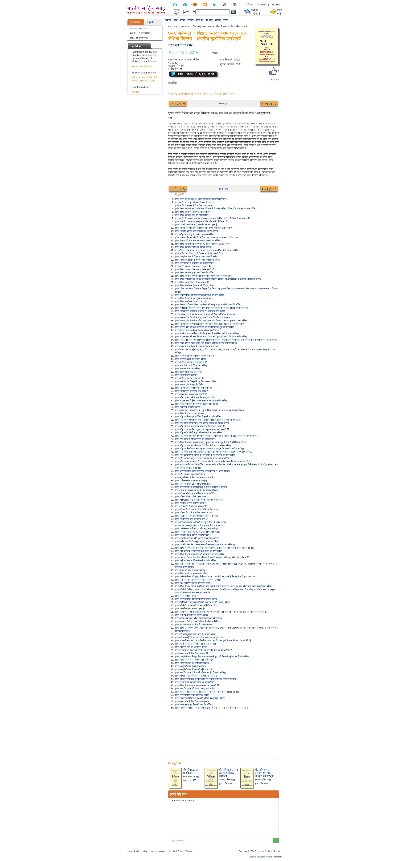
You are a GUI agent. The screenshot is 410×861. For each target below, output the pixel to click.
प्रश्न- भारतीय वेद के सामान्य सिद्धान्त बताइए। (193, 534)
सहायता (218, 20)
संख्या (214, 53)
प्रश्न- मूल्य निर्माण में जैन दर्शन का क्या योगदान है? (195, 477)
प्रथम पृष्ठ (223, 103)
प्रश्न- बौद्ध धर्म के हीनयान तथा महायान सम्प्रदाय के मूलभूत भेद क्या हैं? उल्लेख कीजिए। (209, 448)
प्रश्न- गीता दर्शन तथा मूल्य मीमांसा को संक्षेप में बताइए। (196, 515)
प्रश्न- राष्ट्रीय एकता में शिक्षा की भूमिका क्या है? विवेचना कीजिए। (200, 672)
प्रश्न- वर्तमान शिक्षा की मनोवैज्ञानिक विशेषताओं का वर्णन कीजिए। (200, 294)
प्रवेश (225, 20)
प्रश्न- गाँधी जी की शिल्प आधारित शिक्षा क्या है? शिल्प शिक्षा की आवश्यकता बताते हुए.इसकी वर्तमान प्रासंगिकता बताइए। (221, 611)
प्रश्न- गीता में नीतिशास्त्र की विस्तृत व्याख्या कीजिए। (196, 493)
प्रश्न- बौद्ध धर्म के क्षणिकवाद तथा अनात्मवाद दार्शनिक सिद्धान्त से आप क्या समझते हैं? (208, 419)
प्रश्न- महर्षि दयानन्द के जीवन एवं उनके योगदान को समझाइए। (199, 618)
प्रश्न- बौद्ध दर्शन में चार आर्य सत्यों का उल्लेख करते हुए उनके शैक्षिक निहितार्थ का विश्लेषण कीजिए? (213, 451)
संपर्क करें (199, 20)
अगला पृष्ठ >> (269, 103)
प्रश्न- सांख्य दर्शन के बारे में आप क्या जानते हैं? (193, 387)
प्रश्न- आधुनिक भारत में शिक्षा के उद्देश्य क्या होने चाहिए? (197, 256)
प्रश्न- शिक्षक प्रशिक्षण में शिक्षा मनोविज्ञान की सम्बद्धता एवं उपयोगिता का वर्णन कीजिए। (208, 304)
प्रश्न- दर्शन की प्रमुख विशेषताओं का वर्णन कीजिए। (195, 202)
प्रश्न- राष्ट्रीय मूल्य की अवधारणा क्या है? (191, 646)
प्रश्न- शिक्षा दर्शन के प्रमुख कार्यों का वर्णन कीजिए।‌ (195, 272)
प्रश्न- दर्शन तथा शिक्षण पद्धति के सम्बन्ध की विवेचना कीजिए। (199, 253)
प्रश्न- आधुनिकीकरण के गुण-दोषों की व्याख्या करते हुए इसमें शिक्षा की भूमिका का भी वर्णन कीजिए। (213, 656)
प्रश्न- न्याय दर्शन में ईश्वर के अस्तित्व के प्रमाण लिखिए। (197, 346)
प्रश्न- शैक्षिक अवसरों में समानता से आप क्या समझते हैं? (196, 675)
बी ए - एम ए (172, 26)
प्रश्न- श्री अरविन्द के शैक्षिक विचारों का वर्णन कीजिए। (196, 560)
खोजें (175, 20)
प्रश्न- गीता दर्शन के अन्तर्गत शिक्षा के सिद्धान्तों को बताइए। (197, 509)
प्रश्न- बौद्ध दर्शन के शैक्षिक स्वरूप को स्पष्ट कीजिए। (195, 438)
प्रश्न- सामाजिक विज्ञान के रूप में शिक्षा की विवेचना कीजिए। (198, 259)
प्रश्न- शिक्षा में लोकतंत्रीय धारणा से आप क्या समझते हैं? (197, 685)
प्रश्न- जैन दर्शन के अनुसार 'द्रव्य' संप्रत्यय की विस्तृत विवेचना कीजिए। (203, 458)
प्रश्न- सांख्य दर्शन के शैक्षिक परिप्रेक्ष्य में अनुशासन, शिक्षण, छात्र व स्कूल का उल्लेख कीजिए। (212, 320)
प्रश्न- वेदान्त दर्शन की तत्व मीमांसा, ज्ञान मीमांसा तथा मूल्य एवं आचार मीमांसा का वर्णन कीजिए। (211, 336)
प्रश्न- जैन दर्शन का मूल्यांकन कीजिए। (190, 474)
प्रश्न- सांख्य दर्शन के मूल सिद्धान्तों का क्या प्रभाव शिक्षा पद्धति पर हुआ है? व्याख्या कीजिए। (210, 323)
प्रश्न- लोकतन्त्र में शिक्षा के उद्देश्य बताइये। (192, 701)
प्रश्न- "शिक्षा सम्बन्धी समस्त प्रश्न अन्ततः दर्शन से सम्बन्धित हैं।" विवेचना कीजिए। (207, 250)
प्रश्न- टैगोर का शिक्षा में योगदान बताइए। (191, 570)
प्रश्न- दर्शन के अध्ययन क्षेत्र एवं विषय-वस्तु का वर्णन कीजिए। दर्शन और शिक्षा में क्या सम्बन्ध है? (212, 218)
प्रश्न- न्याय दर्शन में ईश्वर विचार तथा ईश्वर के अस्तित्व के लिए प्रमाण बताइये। (206, 342)
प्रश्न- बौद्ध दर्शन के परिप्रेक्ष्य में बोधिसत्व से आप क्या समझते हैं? (200, 426)
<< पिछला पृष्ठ (178, 103)
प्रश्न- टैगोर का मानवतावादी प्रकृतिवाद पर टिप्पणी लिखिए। (198, 579)
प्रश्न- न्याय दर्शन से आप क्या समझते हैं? (191, 394)
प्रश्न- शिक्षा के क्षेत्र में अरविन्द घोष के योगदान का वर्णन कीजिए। (200, 554)
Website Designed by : (259, 857)
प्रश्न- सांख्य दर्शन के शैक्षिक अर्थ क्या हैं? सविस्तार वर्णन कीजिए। (201, 310)
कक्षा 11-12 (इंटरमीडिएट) (140, 33)
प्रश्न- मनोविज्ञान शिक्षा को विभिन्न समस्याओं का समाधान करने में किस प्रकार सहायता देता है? (211, 307)
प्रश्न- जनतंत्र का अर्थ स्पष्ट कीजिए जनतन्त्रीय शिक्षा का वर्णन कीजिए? (203, 650)
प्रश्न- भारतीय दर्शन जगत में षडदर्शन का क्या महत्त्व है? (196, 224)
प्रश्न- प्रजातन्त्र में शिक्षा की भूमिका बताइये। (193, 694)
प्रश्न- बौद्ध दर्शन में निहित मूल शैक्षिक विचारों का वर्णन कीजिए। (199, 432)
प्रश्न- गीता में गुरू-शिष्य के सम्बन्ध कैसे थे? (191, 518)
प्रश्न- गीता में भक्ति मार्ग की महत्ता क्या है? (191, 496)
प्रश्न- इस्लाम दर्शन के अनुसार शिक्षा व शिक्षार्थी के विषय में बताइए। (201, 486)
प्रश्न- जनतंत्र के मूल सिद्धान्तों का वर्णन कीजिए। (194, 704)
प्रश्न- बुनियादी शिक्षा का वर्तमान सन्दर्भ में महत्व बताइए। (196, 598)
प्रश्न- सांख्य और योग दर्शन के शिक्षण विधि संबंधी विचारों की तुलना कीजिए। (204, 227)
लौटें (174, 82)
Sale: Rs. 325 (183, 53)
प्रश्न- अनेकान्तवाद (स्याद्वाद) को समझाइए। (192, 480)
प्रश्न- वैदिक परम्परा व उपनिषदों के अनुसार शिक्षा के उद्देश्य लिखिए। (201, 522)
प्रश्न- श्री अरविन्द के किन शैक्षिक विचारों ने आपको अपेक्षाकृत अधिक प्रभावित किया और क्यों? (212, 557)
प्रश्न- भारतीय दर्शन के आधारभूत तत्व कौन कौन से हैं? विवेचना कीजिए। (203, 221)
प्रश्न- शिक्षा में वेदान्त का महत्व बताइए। (190, 413)
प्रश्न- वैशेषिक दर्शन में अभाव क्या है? (189, 378)
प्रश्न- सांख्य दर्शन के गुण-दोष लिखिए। (190, 384)
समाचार (190, 20)
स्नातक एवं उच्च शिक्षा (138, 28)
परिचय (182, 20)
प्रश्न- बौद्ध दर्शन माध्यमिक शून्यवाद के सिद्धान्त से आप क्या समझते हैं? (202, 429)
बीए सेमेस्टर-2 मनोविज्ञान (190, 771)
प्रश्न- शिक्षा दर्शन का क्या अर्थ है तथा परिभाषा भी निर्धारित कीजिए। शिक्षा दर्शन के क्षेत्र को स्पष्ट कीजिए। (216, 208)
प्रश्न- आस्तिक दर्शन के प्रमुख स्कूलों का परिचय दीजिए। (197, 541)
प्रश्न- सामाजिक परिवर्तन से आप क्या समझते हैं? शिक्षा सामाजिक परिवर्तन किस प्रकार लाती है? (212, 707)
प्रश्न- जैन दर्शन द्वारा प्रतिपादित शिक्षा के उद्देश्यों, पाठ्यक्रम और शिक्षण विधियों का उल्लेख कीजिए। (213, 461)
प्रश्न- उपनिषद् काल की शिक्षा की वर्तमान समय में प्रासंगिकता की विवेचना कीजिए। (207, 333)
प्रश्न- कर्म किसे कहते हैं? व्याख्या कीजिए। (191, 365)
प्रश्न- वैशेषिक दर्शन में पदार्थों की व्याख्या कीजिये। (194, 355)
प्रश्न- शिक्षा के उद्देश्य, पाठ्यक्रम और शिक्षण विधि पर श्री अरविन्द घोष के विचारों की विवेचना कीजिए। (214, 547)
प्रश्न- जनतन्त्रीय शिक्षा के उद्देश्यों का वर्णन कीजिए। (195, 682)
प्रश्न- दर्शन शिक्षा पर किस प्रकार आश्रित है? (193, 266)
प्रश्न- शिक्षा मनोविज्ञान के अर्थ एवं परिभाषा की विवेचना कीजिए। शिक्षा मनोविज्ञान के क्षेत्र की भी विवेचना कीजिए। (218, 278)
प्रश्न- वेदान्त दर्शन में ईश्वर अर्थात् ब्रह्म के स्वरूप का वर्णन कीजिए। (201, 400)
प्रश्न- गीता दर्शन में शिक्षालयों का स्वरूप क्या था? (194, 512)
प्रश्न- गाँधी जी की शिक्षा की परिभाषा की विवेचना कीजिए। (197, 605)
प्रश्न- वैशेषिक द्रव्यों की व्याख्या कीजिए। (191, 358)
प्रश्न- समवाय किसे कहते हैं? (186, 374)
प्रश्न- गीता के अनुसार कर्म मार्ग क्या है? (190, 502)
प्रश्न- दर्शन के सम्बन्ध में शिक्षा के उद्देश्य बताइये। (194, 205)
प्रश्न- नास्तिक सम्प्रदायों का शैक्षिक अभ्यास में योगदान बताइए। (200, 525)
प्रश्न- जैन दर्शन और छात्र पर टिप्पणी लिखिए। (193, 483)
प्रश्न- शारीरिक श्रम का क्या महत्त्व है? (190, 608)
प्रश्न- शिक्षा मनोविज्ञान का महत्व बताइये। (191, 301)
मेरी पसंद (209, 20)
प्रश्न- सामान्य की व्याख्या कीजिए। (188, 368)
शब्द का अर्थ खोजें (255, 11)
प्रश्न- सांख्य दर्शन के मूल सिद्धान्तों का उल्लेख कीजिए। (196, 381)
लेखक (250, 4)
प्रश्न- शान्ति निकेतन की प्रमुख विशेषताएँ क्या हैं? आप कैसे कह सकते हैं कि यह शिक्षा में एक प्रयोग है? (215, 576)
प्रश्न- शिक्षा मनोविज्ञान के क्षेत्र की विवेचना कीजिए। (195, 285)
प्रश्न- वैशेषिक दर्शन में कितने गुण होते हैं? (191, 362)
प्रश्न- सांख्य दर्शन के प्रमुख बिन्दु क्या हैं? (191, 390)
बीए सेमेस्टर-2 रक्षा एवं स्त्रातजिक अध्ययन (228, 772)
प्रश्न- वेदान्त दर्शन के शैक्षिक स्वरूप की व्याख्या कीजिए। (197, 330)
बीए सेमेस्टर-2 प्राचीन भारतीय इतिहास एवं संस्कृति (264, 772)
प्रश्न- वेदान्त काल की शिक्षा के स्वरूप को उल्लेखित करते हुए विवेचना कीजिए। (205, 326)
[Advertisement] (223, 733)
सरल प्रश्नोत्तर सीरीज (189, 59)
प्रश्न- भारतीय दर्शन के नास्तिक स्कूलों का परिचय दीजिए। (197, 538)
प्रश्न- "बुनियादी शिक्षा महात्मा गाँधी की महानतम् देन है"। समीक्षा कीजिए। (203, 602)
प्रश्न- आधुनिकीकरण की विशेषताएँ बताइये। (192, 662)
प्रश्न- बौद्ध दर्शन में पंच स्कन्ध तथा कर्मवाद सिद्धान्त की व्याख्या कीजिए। (202, 422)
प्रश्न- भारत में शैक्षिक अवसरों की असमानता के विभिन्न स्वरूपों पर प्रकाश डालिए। (207, 691)
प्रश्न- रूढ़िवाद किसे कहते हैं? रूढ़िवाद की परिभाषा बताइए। (198, 531)
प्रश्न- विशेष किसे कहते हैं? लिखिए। (189, 371)
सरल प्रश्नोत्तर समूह (180, 45)
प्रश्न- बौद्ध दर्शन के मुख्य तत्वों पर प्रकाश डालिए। (195, 234)
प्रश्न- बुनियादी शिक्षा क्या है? (186, 595)
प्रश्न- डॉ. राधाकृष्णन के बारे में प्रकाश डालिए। (193, 582)
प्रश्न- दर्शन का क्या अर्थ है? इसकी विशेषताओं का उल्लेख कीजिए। (201, 198)
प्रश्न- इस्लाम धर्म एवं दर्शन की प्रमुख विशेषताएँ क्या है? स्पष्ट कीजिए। (202, 470)
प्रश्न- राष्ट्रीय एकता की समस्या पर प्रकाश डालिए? (195, 688)
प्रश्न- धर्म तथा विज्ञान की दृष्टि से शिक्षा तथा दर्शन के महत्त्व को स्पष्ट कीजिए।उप (206, 237)
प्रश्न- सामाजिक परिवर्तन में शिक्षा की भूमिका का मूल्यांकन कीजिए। (200, 698)
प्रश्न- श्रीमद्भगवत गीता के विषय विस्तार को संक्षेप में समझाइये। (199, 499)
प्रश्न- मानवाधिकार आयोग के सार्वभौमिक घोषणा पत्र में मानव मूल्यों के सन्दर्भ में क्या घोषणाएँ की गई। (213, 640)
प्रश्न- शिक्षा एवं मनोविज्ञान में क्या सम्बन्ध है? (192, 282)
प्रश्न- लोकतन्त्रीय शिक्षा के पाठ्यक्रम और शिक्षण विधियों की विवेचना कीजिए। (205, 678)
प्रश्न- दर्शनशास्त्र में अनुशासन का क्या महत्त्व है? (194, 262)
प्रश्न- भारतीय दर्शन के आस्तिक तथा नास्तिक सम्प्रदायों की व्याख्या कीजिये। (205, 544)
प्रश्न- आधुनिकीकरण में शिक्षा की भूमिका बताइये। (194, 669)
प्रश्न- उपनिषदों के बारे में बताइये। (188, 406)
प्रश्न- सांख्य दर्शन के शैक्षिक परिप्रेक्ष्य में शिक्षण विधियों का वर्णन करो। (202, 317)
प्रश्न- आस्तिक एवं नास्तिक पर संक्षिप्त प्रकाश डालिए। (196, 528)
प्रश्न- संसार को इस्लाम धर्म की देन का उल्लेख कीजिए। (196, 490)
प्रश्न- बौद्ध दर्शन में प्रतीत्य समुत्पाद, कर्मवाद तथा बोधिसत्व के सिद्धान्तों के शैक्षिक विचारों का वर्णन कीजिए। (216, 435)
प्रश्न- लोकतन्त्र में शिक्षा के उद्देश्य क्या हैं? (191, 653)
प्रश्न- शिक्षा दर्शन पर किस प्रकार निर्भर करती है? (194, 269)
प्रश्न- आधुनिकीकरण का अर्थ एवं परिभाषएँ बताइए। (195, 659)
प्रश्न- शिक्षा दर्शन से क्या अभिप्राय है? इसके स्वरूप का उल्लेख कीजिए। (203, 243)
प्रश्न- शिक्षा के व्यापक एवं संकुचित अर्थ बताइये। (194, 298)
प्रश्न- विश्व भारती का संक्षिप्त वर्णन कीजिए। (192, 573)
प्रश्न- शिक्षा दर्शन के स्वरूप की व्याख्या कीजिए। (194, 246)
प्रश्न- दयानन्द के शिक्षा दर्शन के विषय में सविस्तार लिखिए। (198, 621)
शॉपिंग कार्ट (279, 11)
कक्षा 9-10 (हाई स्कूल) (139, 37)
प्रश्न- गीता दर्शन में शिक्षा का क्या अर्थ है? (191, 506)
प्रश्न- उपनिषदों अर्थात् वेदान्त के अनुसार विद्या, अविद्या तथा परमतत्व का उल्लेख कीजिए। (209, 410)
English (276, 4)
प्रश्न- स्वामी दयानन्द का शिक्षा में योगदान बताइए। (194, 624)
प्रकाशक (262, 4)
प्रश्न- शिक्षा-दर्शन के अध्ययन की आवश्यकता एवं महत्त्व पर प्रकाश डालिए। (204, 275)
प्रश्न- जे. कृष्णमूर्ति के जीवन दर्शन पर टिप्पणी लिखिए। (196, 634)
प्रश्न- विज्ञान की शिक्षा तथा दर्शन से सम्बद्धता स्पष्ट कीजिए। (198, 240)
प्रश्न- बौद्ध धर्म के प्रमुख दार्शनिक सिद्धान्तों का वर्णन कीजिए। (199, 416)
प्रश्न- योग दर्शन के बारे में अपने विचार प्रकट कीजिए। (196, 397)
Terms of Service (185, 851)
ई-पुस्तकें (150, 22)
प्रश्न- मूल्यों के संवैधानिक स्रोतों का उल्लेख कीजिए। (195, 643)
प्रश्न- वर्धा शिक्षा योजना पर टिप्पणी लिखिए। (192, 614)
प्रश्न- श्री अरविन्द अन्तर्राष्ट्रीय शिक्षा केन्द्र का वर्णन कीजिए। (199, 550)
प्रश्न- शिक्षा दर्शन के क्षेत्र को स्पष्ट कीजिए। (192, 214)
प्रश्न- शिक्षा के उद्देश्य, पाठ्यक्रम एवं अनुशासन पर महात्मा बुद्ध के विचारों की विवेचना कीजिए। (211, 442)
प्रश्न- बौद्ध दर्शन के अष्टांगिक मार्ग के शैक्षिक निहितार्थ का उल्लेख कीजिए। (203, 445)
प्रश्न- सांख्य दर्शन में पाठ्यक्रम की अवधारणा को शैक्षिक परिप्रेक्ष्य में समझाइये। (206, 314)
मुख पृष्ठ (168, 20)
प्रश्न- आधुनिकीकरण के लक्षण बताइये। (190, 666)
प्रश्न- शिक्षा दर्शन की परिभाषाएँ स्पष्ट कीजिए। (193, 211)
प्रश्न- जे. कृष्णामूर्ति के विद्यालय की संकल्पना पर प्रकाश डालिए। (200, 637)
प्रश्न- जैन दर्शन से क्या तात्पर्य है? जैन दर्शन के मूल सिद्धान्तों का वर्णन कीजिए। (206, 454)
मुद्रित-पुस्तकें (135, 22)
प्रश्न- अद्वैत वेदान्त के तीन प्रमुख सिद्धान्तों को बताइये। (196, 403)
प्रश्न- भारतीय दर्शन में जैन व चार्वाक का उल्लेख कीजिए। (197, 230)
